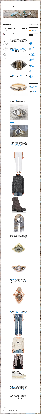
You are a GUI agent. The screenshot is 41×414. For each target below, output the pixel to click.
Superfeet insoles (13, 387)
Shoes (5, 41)
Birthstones (31, 42)
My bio (34, 6)
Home (31, 6)
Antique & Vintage (32, 41)
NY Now (31, 63)
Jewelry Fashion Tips (9, 6)
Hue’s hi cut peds (23, 389)
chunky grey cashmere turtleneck (15, 144)
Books (31, 43)
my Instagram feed (23, 280)
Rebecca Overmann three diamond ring (17, 257)
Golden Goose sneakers (18, 311)
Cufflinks (31, 48)
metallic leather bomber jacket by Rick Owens (19, 312)
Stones (7, 41)
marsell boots (4, 53)
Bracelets (31, 44)
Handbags (31, 54)
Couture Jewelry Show (33, 47)
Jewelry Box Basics (32, 58)
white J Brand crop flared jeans (16, 141)
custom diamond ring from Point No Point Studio (17, 100)
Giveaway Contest (32, 52)
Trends (31, 78)
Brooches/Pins (32, 45)
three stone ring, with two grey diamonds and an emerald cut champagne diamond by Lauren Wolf (18, 49)
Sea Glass (31, 71)
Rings (3, 41)
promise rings (32, 86)
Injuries (31, 56)
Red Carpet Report (32, 67)
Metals (31, 61)
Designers (31, 49)
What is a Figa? (34, 88)
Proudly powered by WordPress (13, 410)
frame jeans (6, 48)
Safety (31, 69)
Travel (31, 77)
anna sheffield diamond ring (5, 44)
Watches (31, 80)
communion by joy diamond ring (5, 46)
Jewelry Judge (32, 59)
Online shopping (5, 39)
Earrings (31, 50)
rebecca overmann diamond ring (5, 57)
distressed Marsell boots (19, 145)
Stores (31, 75)
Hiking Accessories (32, 55)
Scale (30, 70)
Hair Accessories (32, 53)
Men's (31, 60)
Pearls (31, 65)
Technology (31, 76)
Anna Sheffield (13, 279)
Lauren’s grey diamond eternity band (16, 75)
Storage (31, 74)
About (37, 6)
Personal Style (4, 40)
